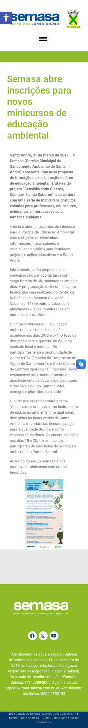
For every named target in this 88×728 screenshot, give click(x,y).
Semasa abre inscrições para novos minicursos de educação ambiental (39, 107)
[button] (6, 18)
